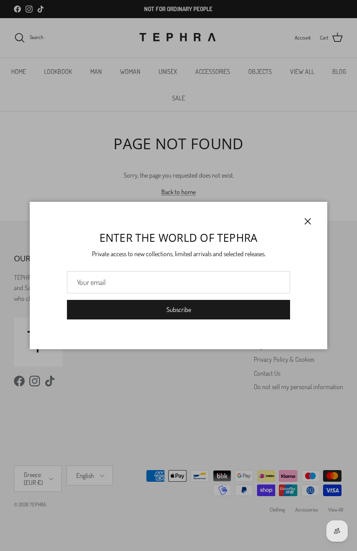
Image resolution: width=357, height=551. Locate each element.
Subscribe (178, 309)
